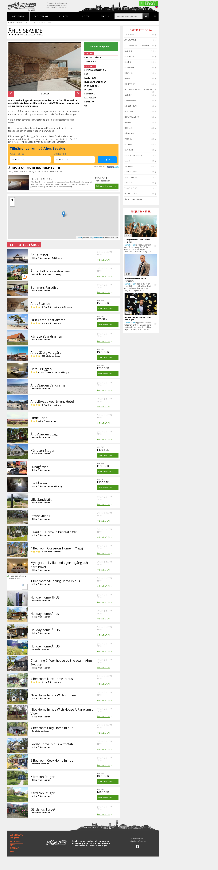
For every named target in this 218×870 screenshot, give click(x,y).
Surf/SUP (128, 182)
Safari (127, 161)
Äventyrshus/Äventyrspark (137, 45)
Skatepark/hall (131, 177)
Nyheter (63, 16)
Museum (128, 144)
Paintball (128, 150)
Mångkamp (129, 133)
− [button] (12, 204)
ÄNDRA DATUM (103, 260)
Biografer (129, 67)
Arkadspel (129, 34)
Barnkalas (129, 56)
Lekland (128, 122)
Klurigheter (130, 100)
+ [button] (12, 199)
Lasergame (129, 111)
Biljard (127, 62)
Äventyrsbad (130, 40)
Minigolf (128, 139)
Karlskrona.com (15, 23)
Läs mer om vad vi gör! (97, 845)
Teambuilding (130, 188)
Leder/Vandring (132, 117)
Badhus (128, 51)
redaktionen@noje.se (137, 841)
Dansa (127, 78)
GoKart (128, 95)
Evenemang (41, 16)
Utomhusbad (130, 193)
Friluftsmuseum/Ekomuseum (138, 89)
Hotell (86, 16)
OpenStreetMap (97, 237)
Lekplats (128, 128)
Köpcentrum (130, 106)
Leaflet (79, 237)
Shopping (128, 166)
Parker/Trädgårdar (133, 155)
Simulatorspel (131, 172)
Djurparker (129, 84)
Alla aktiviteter (134, 199)
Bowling (128, 73)
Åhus (36, 23)
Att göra (18, 16)
